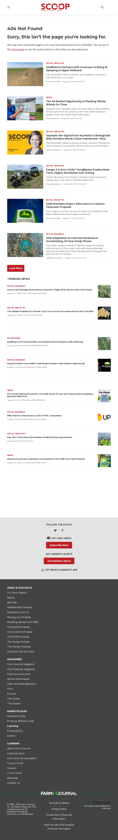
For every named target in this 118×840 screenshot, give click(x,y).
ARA (31, 441)
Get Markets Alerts (59, 561)
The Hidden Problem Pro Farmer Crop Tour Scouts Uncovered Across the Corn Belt (50, 311)
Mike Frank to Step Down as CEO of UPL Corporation (34, 415)
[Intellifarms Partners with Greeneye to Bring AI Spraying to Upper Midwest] (25, 74)
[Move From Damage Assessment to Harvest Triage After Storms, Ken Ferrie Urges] (104, 291)
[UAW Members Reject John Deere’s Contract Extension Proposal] (25, 211)
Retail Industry (55, 63)
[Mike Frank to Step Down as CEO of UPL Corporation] (104, 417)
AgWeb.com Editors (54, 258)
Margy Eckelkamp (53, 150)
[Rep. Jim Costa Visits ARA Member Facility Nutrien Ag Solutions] (104, 439)
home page (18, 49)
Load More (15, 268)
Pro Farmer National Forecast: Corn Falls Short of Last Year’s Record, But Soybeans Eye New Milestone (50, 395)
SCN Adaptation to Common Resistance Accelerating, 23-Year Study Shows (72, 239)
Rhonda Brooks (52, 118)
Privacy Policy (59, 809)
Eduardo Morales (53, 81)
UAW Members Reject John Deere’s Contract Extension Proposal (75, 205)
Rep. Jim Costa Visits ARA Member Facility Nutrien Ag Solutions (39, 437)
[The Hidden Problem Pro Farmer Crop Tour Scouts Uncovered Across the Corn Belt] (104, 313)
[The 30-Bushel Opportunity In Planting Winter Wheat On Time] (25, 108)
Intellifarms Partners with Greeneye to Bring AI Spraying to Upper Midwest (76, 69)
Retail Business (55, 234)
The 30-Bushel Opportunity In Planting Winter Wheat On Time (76, 103)
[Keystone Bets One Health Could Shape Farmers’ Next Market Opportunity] (104, 365)
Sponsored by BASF (38, 345)
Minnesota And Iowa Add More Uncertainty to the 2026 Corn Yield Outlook (46, 459)
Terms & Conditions (59, 803)
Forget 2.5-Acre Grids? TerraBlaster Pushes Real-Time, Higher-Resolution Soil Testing (78, 171)
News (49, 97)
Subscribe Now (59, 545)
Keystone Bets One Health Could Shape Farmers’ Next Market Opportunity (46, 363)
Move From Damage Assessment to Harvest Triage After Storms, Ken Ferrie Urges (49, 289)
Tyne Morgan (36, 315)
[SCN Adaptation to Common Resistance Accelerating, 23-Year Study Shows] (25, 245)
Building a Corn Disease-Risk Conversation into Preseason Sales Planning (45, 342)
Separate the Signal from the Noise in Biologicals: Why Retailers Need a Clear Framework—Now (78, 137)
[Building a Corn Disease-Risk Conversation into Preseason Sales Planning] (104, 343)
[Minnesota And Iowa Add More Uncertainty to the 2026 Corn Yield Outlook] (104, 460)
